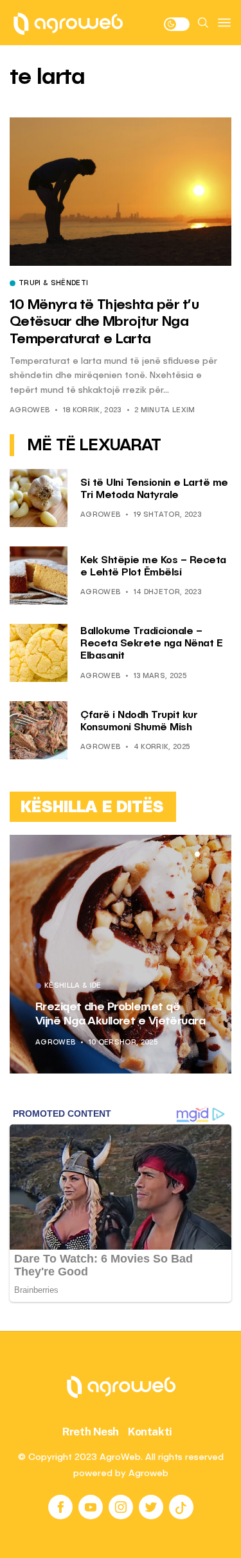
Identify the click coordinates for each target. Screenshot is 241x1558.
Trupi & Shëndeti (53, 284)
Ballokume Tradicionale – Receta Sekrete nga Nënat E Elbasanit (151, 643)
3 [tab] (213, 854)
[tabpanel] (120, 954)
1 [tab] (197, 854)
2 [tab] (205, 854)
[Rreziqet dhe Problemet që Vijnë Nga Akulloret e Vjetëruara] (120, 954)
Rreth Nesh (90, 1431)
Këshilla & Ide (73, 986)
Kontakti (150, 1431)
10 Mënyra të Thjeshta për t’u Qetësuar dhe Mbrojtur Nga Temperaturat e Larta (104, 322)
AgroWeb (29, 410)
